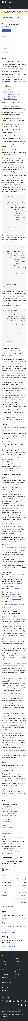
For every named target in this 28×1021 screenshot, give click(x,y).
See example (18, 588)
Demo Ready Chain (9, 92)
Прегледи (6, 41)
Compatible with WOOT (10, 96)
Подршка (6, 53)
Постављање (7, 45)
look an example (16, 599)
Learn (3, 969)
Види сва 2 (23, 895)
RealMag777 (5, 26)
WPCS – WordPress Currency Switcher (15, 750)
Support (4, 972)
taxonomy (23, 902)
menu (17, 899)
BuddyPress (6, 990)
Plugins (17, 961)
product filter (23, 899)
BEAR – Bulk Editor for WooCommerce (15, 663)
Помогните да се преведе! (15, 12)
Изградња (6, 49)
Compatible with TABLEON (11, 94)
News (3, 958)
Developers (5, 974)
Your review (5, 918)
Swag (17, 977)
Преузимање (6, 30)
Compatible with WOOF (10, 99)
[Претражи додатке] (18, 17)
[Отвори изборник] (25, 2)
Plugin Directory (6, 7)
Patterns (17, 964)
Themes (17, 958)
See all (24, 918)
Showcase (18, 956)
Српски (7, 997)
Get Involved (18, 969)
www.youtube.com (8, 827)
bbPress (5, 988)
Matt (4, 985)
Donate (18, 974)
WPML (15, 604)
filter (14, 899)
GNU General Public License (17, 778)
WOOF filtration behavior (18, 81)
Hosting (4, 961)
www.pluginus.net (8, 821)
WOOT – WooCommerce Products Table (13, 375)
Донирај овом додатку (8, 946)
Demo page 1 (7, 89)
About (3, 956)
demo (14, 390)
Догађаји (17, 972)
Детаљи (5, 37)
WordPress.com (7, 982)
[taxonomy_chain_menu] (15, 77)
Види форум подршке (8, 932)
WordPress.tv (6, 977)
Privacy (4, 964)
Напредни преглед (7, 906)
